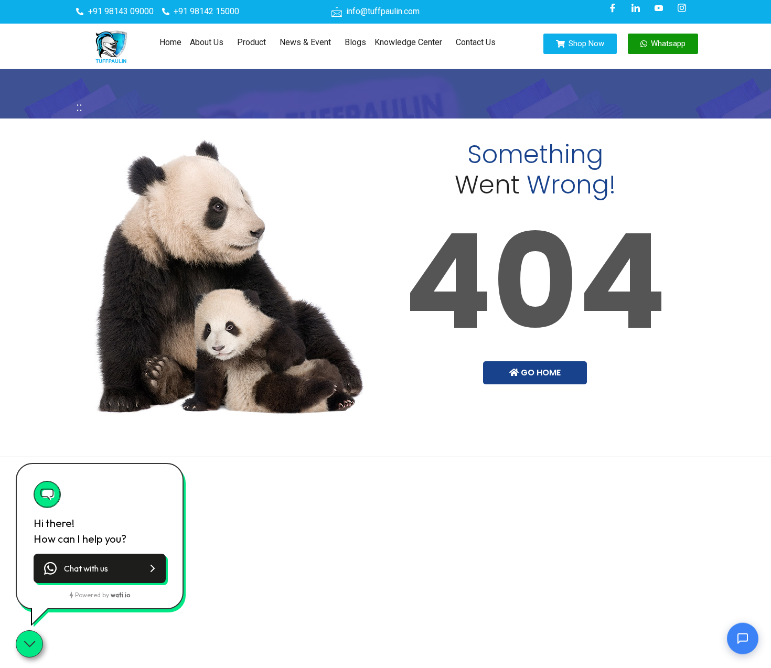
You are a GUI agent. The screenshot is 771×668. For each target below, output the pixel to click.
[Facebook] (612, 8)
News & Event (305, 42)
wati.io (120, 595)
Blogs (355, 42)
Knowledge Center (408, 42)
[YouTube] (659, 8)
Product (251, 42)
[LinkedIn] (636, 8)
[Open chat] (742, 636)
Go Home (540, 373)
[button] (209, 42)
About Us (206, 42)
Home (170, 42)
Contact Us (476, 42)
